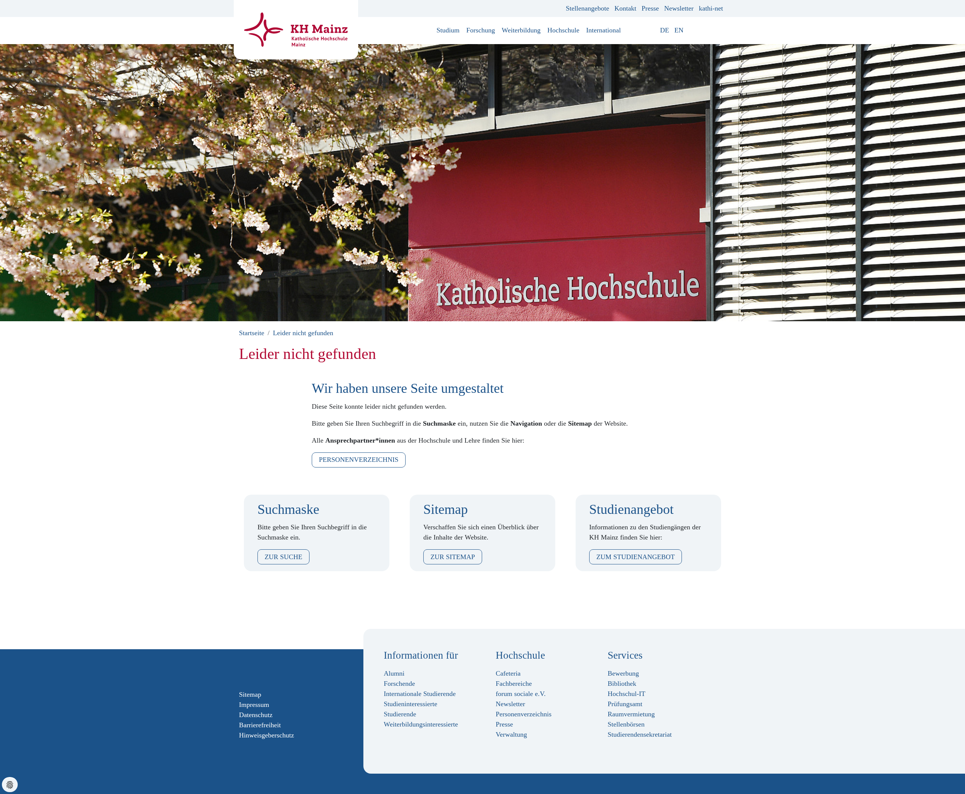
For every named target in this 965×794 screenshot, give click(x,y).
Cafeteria (508, 673)
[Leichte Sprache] (691, 30)
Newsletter (679, 8)
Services (625, 655)
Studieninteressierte (410, 704)
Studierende (400, 714)
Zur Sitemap (452, 557)
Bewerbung (623, 673)
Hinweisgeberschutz (266, 735)
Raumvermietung (631, 714)
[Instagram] (254, 669)
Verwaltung (511, 734)
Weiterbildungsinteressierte (421, 724)
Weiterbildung (521, 30)
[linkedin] (278, 669)
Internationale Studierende (420, 693)
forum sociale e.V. (521, 693)
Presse (650, 8)
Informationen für (421, 655)
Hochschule (563, 30)
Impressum (254, 704)
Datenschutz (256, 715)
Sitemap (250, 694)
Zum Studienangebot (635, 557)
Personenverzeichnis (358, 459)
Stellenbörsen (626, 724)
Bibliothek (622, 683)
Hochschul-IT (626, 693)
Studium (448, 30)
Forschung (480, 30)
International (603, 30)
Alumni (394, 673)
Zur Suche (283, 557)
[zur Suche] (720, 30)
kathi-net (711, 8)
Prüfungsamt (625, 704)
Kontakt (625, 8)
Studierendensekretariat (640, 734)
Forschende (399, 683)
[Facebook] (242, 669)
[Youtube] (266, 669)
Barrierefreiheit (260, 725)
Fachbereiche (514, 683)
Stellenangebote (587, 8)
